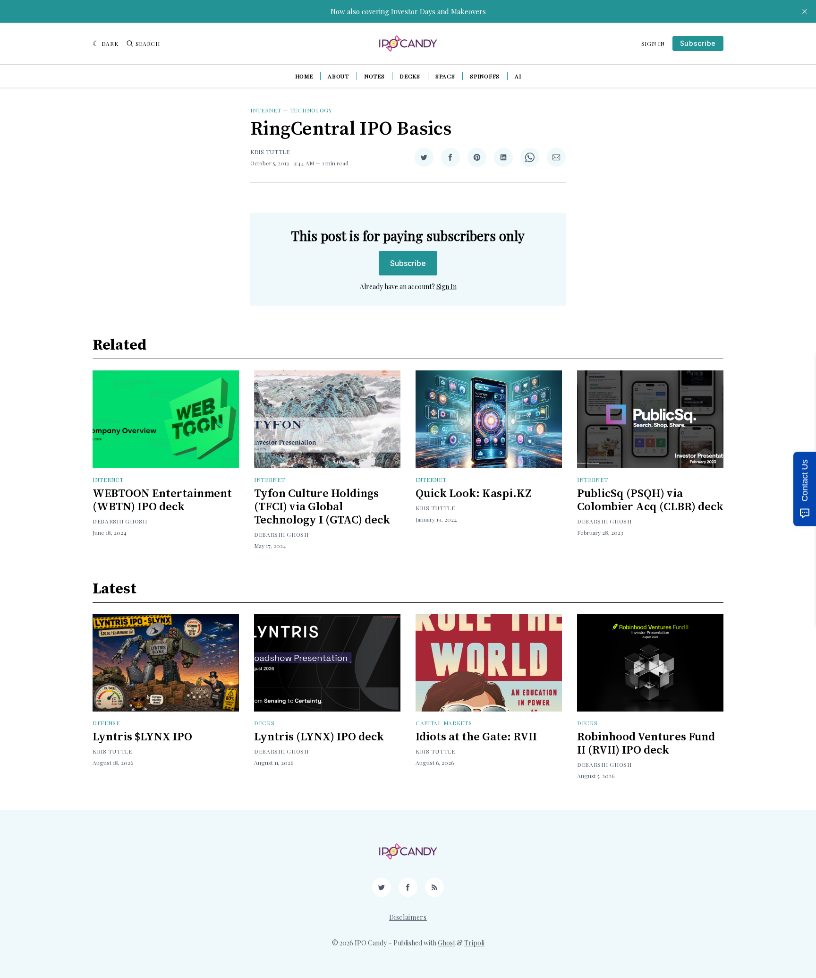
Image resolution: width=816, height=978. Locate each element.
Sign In (653, 43)
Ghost (446, 942)
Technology (311, 110)
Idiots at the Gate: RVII (476, 737)
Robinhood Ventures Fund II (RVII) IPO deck (646, 743)
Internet (265, 110)
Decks (410, 76)
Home (304, 76)
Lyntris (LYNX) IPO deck (319, 737)
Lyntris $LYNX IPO (142, 737)
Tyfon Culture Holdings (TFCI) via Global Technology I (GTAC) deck (322, 507)
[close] (804, 11)
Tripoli (474, 942)
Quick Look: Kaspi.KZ (474, 494)
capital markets (444, 723)
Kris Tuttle (270, 151)
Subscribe (698, 43)
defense (106, 723)
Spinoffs (485, 76)
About (338, 76)
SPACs (445, 76)
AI (518, 76)
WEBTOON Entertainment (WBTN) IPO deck (162, 500)
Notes (374, 76)
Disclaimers (408, 917)
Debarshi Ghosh (120, 521)
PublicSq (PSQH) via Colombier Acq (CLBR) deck (650, 500)
